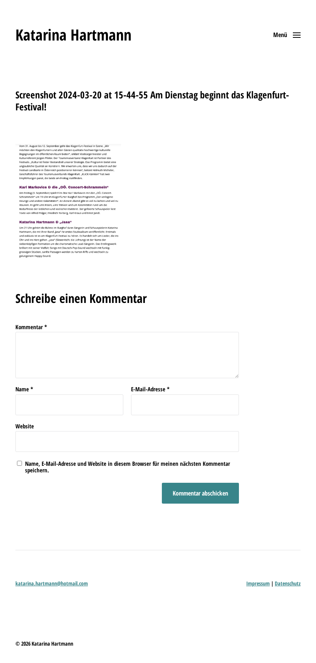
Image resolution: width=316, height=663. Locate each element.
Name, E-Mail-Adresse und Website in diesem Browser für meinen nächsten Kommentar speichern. (127, 466)
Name (24, 389)
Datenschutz (288, 583)
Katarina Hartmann (73, 34)
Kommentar (31, 327)
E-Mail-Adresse (150, 389)
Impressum (258, 583)
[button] (287, 34)
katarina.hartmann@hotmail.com (51, 583)
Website (24, 425)
